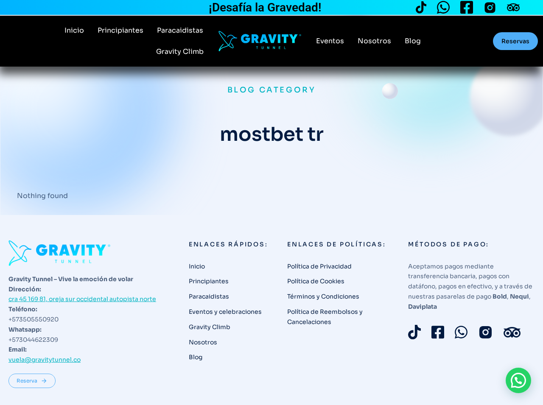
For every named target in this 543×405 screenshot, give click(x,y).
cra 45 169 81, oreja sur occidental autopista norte (82, 299)
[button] (518, 380)
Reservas (515, 41)
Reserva (27, 380)
